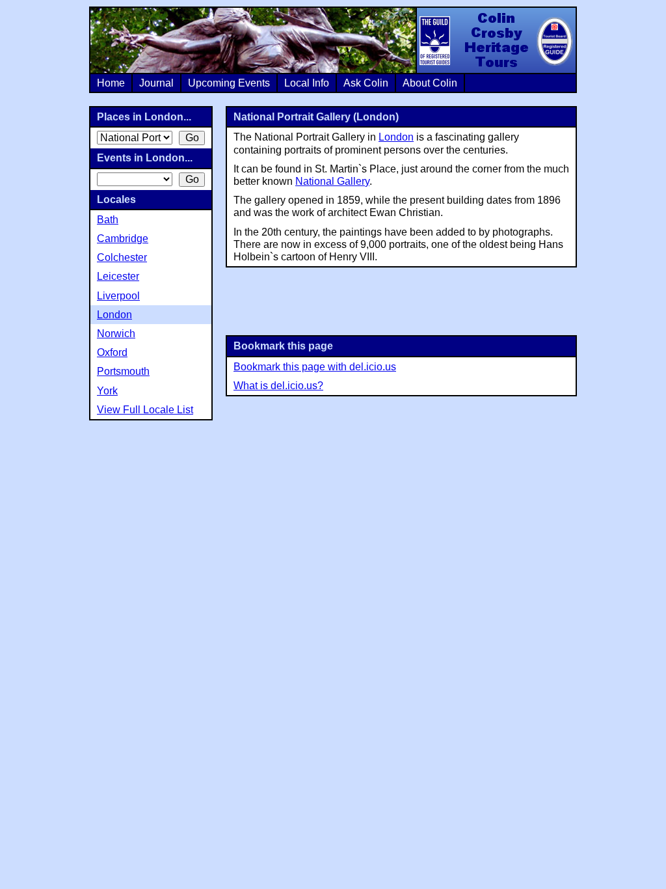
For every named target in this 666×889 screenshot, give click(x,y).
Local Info (306, 83)
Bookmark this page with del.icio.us (314, 366)
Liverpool (118, 295)
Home (111, 83)
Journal (156, 83)
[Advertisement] (401, 300)
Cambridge (122, 238)
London (396, 137)
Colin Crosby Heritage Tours (496, 40)
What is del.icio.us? (278, 385)
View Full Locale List (145, 409)
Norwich (116, 333)
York (107, 390)
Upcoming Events (229, 83)
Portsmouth (123, 371)
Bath (107, 219)
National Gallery (332, 181)
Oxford (112, 352)
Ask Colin (365, 83)
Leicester (118, 276)
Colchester (122, 257)
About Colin (430, 83)
